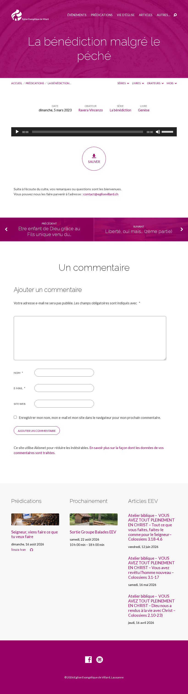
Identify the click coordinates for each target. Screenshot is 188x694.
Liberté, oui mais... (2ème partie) (138, 231)
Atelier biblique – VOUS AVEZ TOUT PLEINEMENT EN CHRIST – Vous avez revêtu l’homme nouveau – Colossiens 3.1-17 (151, 568)
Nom (18, 372)
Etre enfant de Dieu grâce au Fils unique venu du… (49, 231)
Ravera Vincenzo (90, 110)
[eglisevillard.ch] (99, 660)
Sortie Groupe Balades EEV (93, 532)
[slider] (168, 131)
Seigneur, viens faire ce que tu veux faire (34, 534)
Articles (145, 15)
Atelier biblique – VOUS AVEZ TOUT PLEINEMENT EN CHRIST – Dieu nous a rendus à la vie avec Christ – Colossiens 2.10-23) (151, 606)
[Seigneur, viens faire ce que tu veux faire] (35, 522)
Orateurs (154, 83)
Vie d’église (126, 15)
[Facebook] (88, 660)
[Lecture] (17, 132)
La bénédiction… (59, 83)
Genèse (143, 110)
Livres (136, 83)
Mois (170, 83)
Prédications (102, 15)
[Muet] (158, 132)
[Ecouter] (31, 549)
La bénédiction (120, 110)
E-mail (19, 388)
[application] (94, 131)
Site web (20, 403)
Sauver (94, 162)
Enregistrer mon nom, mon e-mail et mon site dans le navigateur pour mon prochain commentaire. (90, 418)
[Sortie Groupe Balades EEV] (94, 522)
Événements (76, 15)
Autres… (163, 15)
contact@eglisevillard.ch (100, 194)
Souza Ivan (18, 549)
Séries (121, 83)
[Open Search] (175, 15)
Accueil (16, 83)
